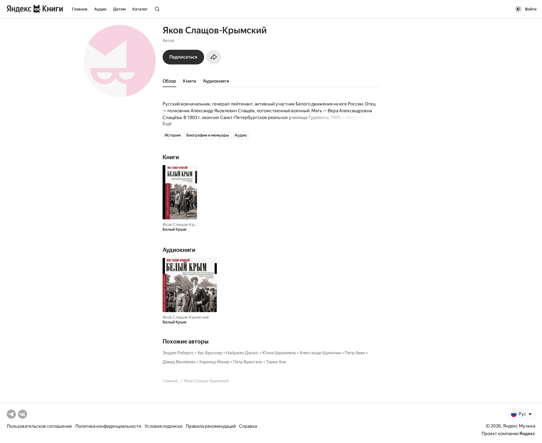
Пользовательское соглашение (39, 426)
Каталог (140, 9)
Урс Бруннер (209, 352)
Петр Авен (355, 352)
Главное (80, 9)
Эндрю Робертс (178, 352)
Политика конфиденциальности (108, 426)
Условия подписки (163, 426)
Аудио (100, 9)
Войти (530, 9)
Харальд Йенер (214, 361)
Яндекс (527, 433)
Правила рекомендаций (211, 426)
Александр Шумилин (320, 352)
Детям (119, 9)
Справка (248, 426)
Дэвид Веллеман (179, 361)
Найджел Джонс (242, 352)
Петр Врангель (248, 361)
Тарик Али (276, 361)
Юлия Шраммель (279, 352)
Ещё (167, 123)
